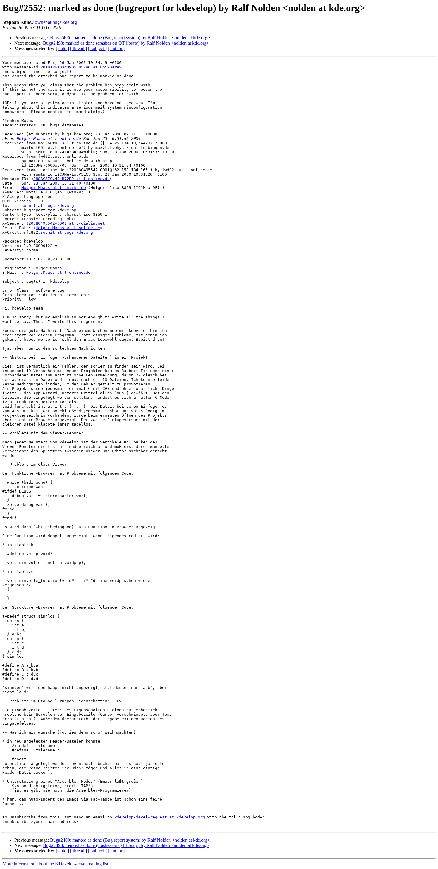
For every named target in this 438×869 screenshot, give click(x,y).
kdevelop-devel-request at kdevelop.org (159, 817)
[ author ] (116, 48)
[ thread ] (78, 48)
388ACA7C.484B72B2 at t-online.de (71, 178)
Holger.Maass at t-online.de (49, 138)
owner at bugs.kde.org (56, 22)
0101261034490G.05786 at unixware (81, 67)
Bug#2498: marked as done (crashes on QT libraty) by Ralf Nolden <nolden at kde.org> (126, 43)
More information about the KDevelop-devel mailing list (55, 863)
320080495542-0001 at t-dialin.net (65, 223)
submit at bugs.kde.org (47, 205)
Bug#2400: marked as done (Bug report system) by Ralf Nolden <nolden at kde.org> (130, 37)
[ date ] (62, 48)
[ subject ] (97, 48)
